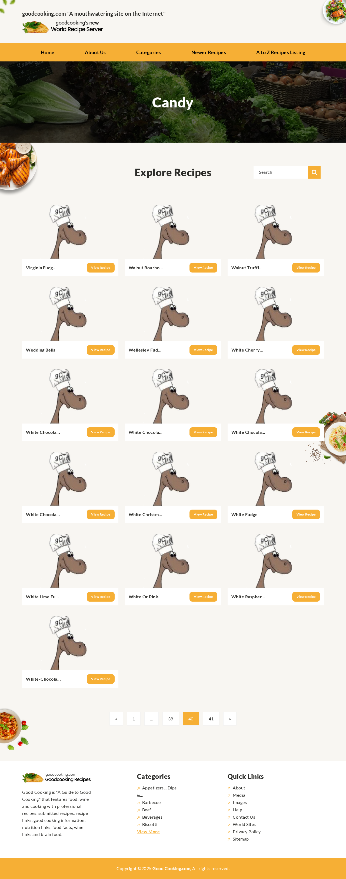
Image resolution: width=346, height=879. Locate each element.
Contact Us (244, 816)
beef (146, 809)
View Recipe (100, 267)
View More (148, 831)
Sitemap (241, 838)
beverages (152, 816)
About (239, 787)
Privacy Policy (247, 831)
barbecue (151, 802)
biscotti (150, 824)
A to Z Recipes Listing (280, 52)
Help (237, 809)
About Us (95, 52)
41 (211, 718)
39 (170, 718)
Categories (148, 52)
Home (48, 52)
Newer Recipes (208, 52)
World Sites (244, 824)
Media (239, 795)
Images (240, 802)
